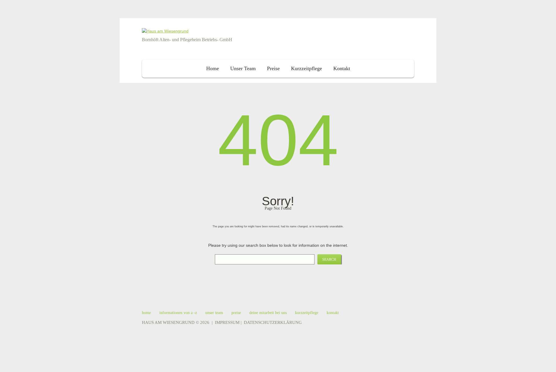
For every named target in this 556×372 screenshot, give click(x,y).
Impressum (227, 322)
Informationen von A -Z (178, 313)
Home (212, 68)
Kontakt (341, 68)
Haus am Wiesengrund (168, 322)
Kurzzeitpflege (306, 68)
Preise (273, 68)
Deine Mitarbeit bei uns (268, 313)
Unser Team (243, 68)
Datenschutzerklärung (273, 322)
